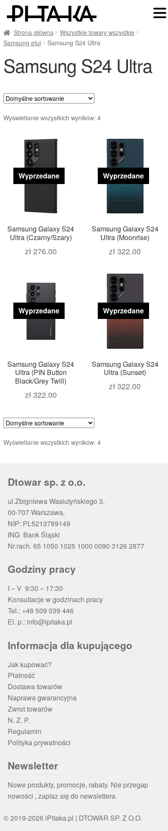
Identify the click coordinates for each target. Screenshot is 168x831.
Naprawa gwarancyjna (42, 698)
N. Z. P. (19, 720)
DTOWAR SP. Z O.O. (110, 818)
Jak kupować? (30, 664)
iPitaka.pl (59, 818)
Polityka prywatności (39, 742)
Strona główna (33, 32)
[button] (159, 13)
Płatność (21, 675)
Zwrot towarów (30, 709)
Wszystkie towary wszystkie (97, 32)
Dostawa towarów (35, 686)
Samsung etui (22, 42)
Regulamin (24, 731)
